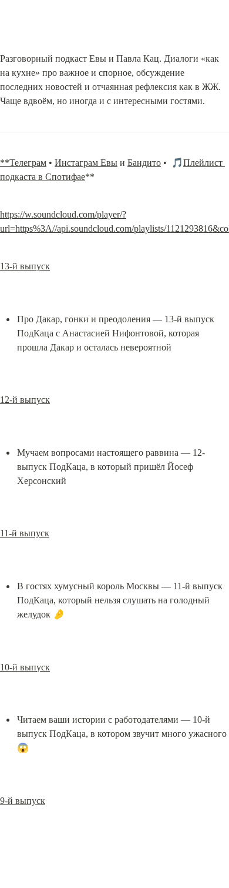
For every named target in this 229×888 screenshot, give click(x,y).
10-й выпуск (25, 667)
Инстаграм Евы (86, 163)
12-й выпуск (25, 400)
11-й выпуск (24, 533)
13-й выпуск (25, 266)
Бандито (144, 163)
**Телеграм (23, 163)
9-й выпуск (22, 801)
